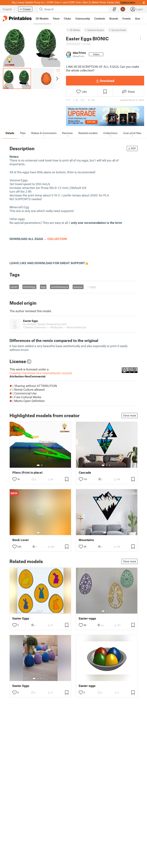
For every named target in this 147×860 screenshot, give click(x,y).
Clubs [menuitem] (67, 18)
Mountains (86, 540)
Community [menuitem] (82, 18)
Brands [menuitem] (113, 18)
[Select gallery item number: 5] (46, 678)
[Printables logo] (17, 18)
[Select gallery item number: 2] (41, 465)
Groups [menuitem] (139, 18)
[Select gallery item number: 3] (109, 465)
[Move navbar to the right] (142, 18)
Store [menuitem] (56, 18)
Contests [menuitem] (99, 18)
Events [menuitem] (126, 18)
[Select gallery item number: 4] (43, 678)
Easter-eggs (87, 618)
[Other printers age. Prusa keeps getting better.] (105, 116)
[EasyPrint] (114, 9)
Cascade (85, 472)
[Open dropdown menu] (140, 38)
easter (14, 286)
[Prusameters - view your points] (122, 9)
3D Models (75, 30)
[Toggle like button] (14, 479)
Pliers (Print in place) (27, 472)
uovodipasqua (59, 286)
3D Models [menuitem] (42, 18)
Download (107, 80)
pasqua (78, 286)
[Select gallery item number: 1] (38, 465)
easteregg (29, 286)
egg (43, 286)
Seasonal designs (95, 30)
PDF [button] (133, 148)
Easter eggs (87, 685)
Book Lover (20, 540)
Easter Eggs (20, 618)
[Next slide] (57, 78)
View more (129, 415)
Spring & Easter (118, 30)
